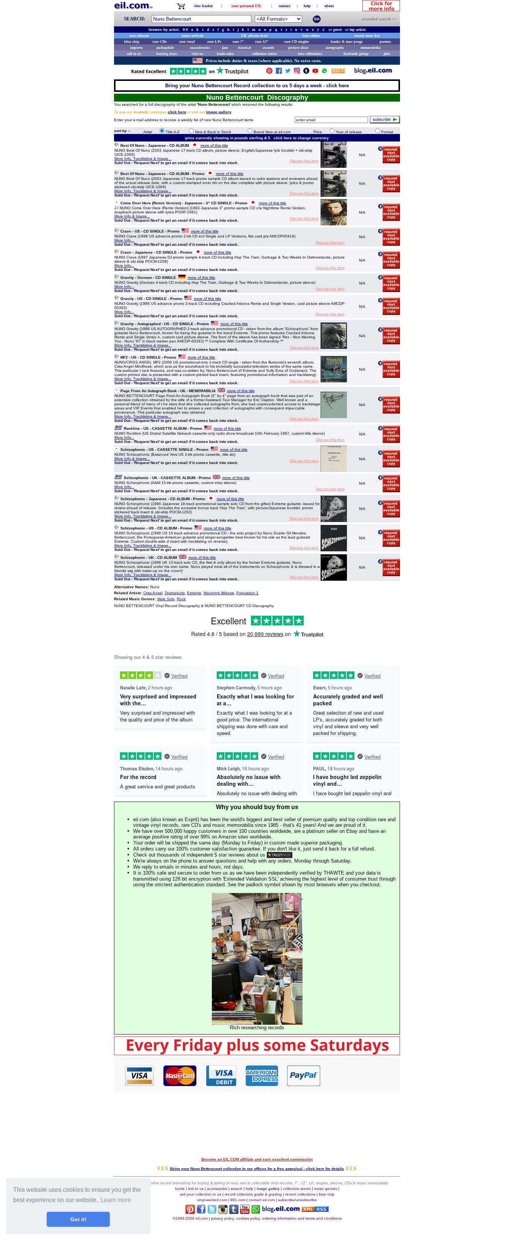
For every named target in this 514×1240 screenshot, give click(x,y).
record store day (367, 35)
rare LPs (214, 42)
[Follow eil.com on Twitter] (212, 1212)
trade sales (225, 54)
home (180, 1189)
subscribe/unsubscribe (297, 1200)
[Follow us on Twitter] (288, 72)
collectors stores (264, 54)
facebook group (356, 54)
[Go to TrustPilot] (189, 74)
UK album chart (254, 35)
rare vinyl (187, 42)
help (307, 6)
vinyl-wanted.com (212, 1200)
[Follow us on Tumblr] (306, 72)
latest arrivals (193, 35)
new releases (139, 35)
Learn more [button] (115, 1200)
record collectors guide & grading (253, 1194)
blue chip (132, 42)
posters (385, 42)
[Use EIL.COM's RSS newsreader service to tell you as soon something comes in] (315, 1210)
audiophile (165, 48)
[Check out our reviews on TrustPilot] (279, 855)
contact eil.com (262, 1200)
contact (284, 6)
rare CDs (159, 42)
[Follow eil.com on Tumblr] (234, 1212)
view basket (203, 6)
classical (244, 48)
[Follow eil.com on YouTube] (244, 1212)
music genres (325, 1189)
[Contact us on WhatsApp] (324, 72)
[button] (360, 1075)
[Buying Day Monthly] (257, 1053)
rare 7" (238, 42)
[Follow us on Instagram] (297, 72)
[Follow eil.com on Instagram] (223, 1212)
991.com (237, 1200)
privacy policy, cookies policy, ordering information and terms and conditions (276, 1218)
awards (268, 48)
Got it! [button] (78, 1219)
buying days (167, 54)
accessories (217, 1189)
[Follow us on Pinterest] (269, 72)
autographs (334, 48)
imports (136, 48)
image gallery (268, 1189)
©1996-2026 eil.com (190, 1218)
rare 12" (262, 42)
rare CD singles (296, 42)
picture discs (298, 48)
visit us (197, 54)
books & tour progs (347, 42)
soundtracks (200, 48)
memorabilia (370, 48)
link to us (196, 1189)
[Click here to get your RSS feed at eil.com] (338, 72)
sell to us (134, 54)
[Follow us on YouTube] (315, 72)
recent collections (300, 1194)
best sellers (311, 35)
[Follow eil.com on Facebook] (201, 1212)
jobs (386, 54)
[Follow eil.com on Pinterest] (190, 1212)
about (329, 6)
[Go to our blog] (373, 72)
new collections (310, 54)
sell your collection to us (200, 1194)
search (236, 1189)
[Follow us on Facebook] (279, 72)
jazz (225, 48)
